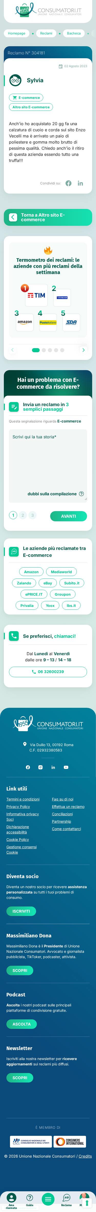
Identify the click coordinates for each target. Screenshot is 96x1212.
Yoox (50, 605)
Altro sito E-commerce (31, 107)
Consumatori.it (48, 10)
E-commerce (29, 98)
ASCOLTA (22, 1024)
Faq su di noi (62, 799)
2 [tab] (44, 350)
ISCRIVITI (21, 911)
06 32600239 (51, 671)
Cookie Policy (17, 839)
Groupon (63, 594)
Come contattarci (66, 829)
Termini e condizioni (22, 799)
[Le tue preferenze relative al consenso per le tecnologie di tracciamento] (87, 1203)
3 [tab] (50, 350)
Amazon (31, 571)
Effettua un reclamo (68, 806)
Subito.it (71, 583)
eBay (48, 583)
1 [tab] (36, 350)
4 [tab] (56, 350)
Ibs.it (71, 605)
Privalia (27, 605)
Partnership (61, 821)
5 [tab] (62, 350)
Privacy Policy (18, 806)
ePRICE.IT (33, 594)
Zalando (24, 583)
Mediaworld (61, 571)
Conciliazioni (62, 814)
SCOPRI (20, 970)
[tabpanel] (48, 290)
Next (83, 350)
